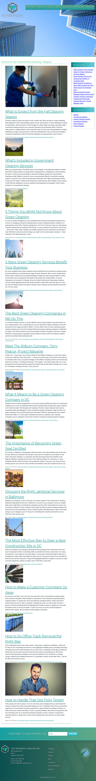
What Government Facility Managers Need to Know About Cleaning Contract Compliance (84, 94)
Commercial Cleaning (23, 137)
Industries (31, 7)
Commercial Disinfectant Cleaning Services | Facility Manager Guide (82, 101)
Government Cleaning (48, 137)
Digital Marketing (44, 777)
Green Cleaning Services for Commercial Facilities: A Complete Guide (83, 79)
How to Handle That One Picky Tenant (34, 700)
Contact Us (67, 7)
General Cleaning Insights (36, 137)
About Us (90, 7)
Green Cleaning (56, 237)
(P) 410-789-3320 (79, 7)
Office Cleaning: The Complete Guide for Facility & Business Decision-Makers (83, 72)
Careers (50, 7)
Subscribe (73, 734)
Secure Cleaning (9, 340)
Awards (76, 115)
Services (41, 7)
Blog (57, 7)
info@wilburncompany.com (23, 763)
